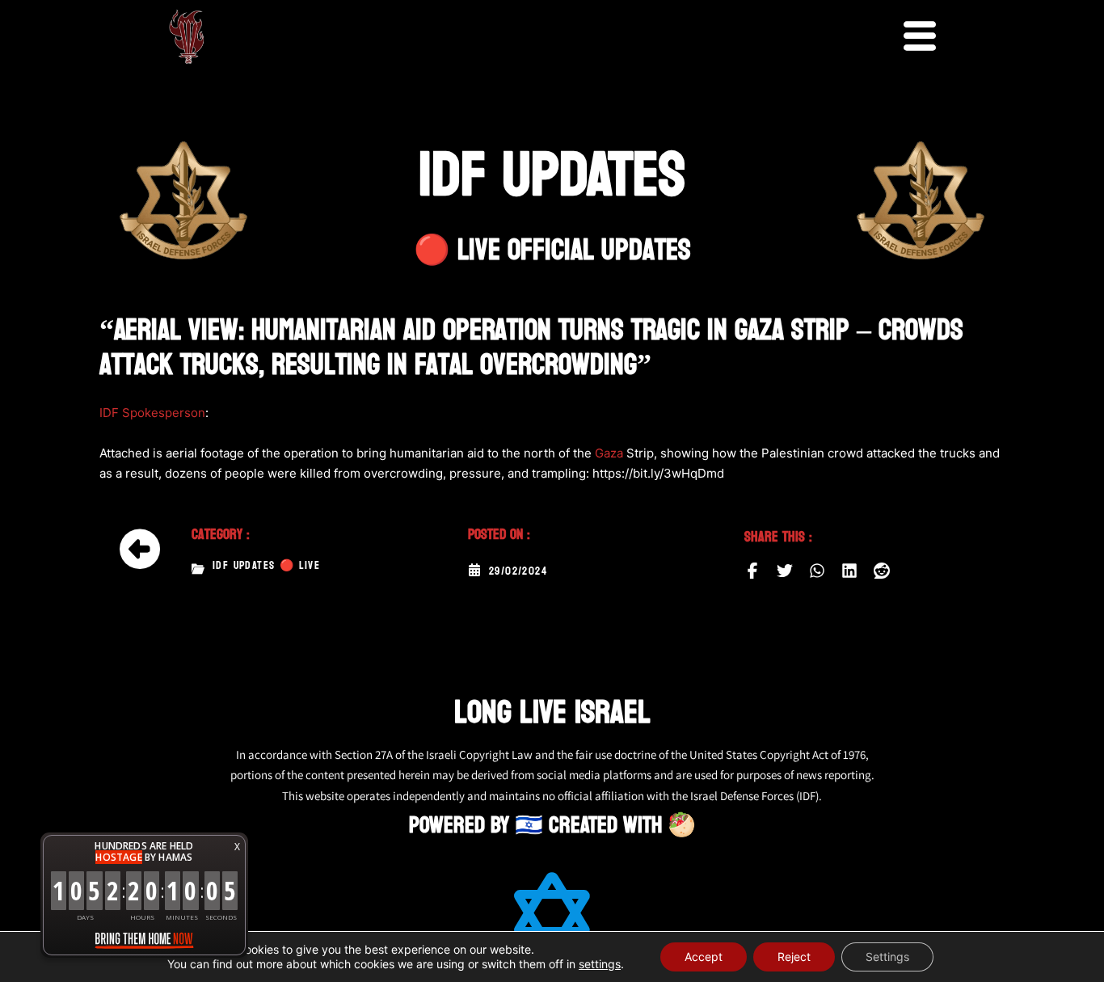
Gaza (609, 453)
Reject (794, 956)
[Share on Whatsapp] (817, 571)
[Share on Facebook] (752, 571)
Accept (704, 956)
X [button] (237, 846)
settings (600, 964)
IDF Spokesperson (152, 412)
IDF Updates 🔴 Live (266, 565)
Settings (887, 956)
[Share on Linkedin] (849, 571)
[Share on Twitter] (785, 571)
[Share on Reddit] (882, 571)
